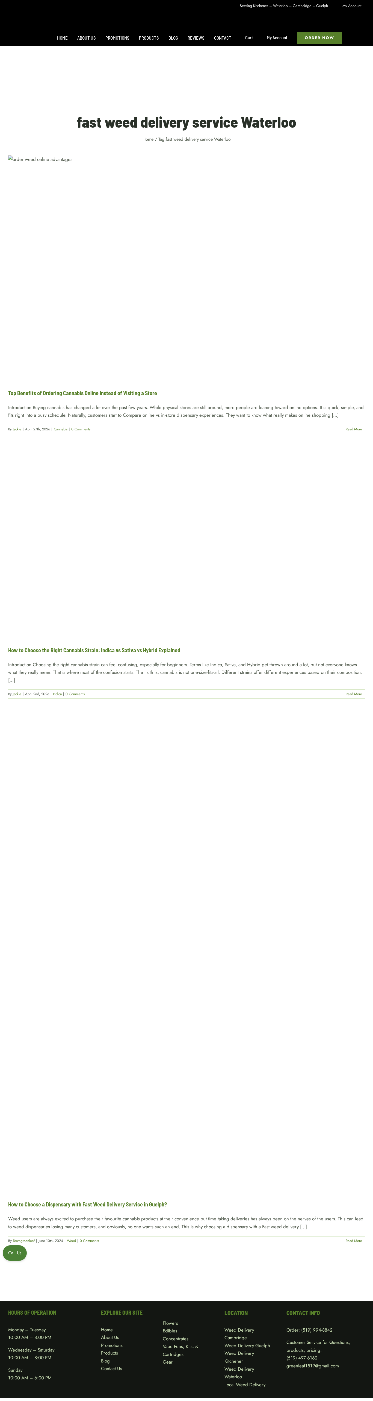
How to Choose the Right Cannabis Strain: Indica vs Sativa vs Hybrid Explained (94, 650)
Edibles (170, 1330)
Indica (186, 550)
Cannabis (186, 273)
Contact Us (111, 1368)
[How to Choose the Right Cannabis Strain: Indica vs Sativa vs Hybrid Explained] (186, 545)
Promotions (112, 1345)
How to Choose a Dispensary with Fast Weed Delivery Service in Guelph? (87, 1204)
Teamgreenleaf (24, 1240)
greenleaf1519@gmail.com (312, 1365)
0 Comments (80, 429)
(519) (292, 1358)
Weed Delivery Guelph (247, 1345)
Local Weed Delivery (244, 1384)
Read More (354, 429)
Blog (105, 1361)
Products (109, 1353)
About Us (110, 1337)
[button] (353, 38)
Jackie (17, 429)
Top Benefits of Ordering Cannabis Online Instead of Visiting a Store (82, 393)
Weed (186, 960)
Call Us (14, 1253)
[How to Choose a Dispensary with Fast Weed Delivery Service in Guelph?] (186, 954)
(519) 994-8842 (317, 1330)
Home (107, 1329)
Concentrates (175, 1338)
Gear (168, 1362)
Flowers (170, 1323)
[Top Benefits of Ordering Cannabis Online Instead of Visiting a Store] (186, 268)
